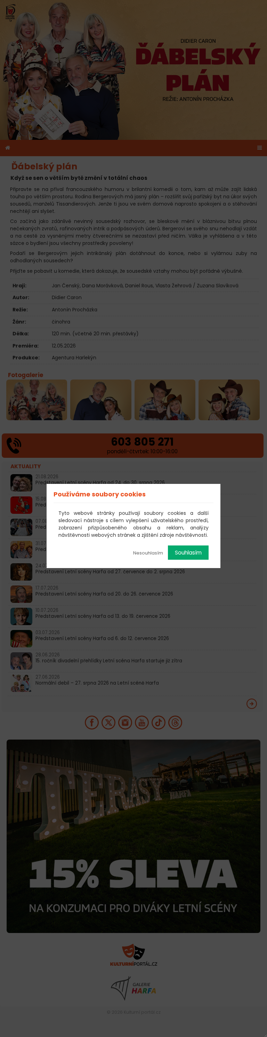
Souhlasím (188, 552)
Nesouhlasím (148, 553)
